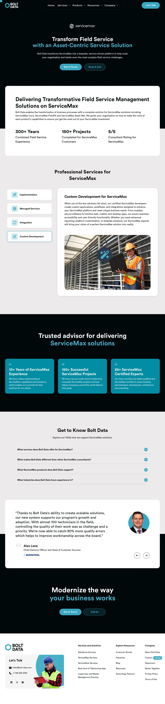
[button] (64, 5)
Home (51, 5)
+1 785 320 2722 (20, 673)
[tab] (29, 194)
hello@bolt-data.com (22, 668)
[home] (21, 5)
